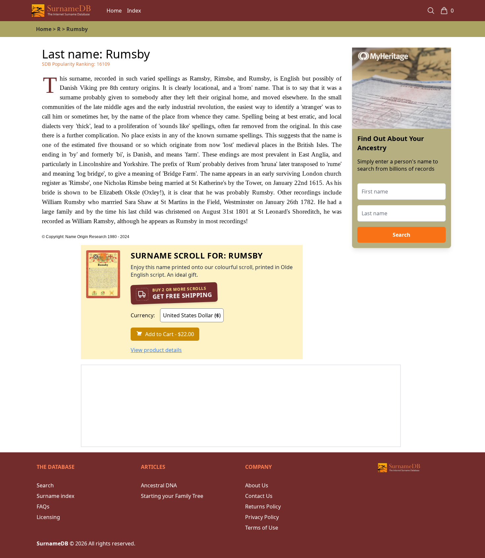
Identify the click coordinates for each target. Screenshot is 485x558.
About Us (256, 485)
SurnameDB (52, 543)
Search (401, 234)
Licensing (48, 517)
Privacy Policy (262, 517)
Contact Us (259, 496)
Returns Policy (263, 506)
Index (134, 10)
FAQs (43, 506)
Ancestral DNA (159, 485)
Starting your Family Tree (172, 496)
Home (114, 10)
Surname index (55, 496)
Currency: (143, 315)
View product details (156, 350)
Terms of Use (261, 527)
